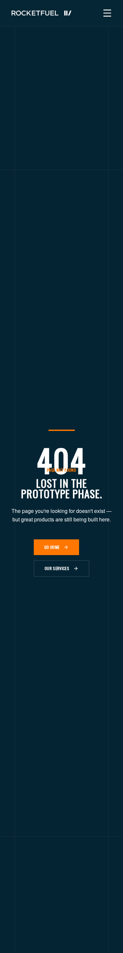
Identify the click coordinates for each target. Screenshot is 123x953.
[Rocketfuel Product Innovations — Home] (41, 13)
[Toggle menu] (107, 13)
